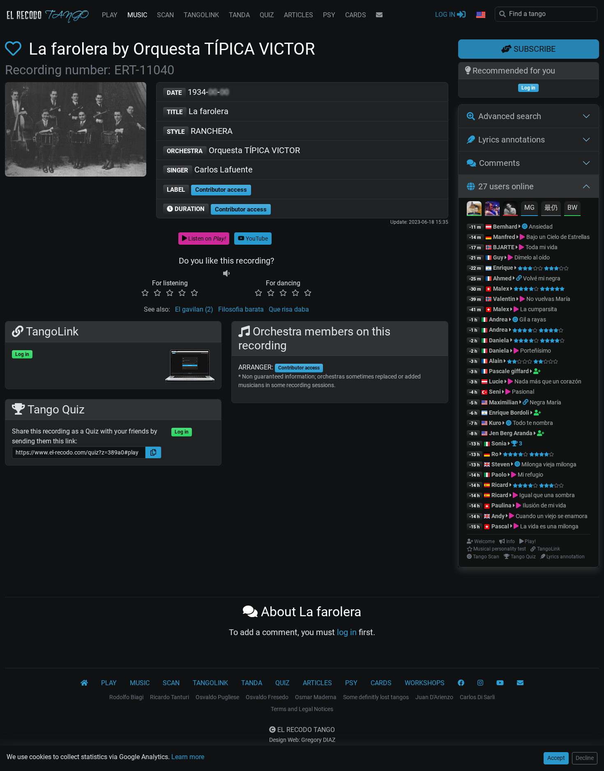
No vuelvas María (547, 299)
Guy (498, 257)
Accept (556, 758)
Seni (495, 391)
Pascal (500, 526)
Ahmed (502, 278)
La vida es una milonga (548, 526)
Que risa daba (289, 309)
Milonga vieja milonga (548, 464)
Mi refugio (529, 474)
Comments (499, 163)
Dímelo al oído (531, 257)
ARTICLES (298, 15)
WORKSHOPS (425, 683)
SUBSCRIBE (534, 49)
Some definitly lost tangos (376, 697)
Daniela (499, 340)
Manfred (504, 237)
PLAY (110, 15)
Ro (494, 454)
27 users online (506, 186)
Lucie (496, 381)
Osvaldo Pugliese (217, 697)
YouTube (256, 238)
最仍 (551, 207)
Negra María (545, 402)
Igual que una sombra (546, 495)
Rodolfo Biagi (126, 697)
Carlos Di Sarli (477, 697)
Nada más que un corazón (547, 381)
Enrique (503, 267)
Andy (498, 516)
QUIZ (267, 15)
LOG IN (446, 14)
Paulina (501, 505)
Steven (500, 464)
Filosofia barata (241, 309)
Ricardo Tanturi (169, 697)
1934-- (198, 92)
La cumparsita (538, 309)
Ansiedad (541, 226)
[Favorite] (15, 49)
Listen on (206, 238)
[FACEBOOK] (461, 683)
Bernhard (505, 226)
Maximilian (503, 402)
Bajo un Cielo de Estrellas (557, 237)
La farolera (197, 111)
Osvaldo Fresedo (267, 697)
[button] (480, 15)
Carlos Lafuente (210, 169)
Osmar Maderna (316, 697)
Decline (585, 758)
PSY (329, 15)
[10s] (226, 273)
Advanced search (509, 116)
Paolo (499, 474)
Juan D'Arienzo (434, 697)
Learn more (187, 757)
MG (529, 207)
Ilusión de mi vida (543, 505)
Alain (496, 361)
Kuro (495, 423)
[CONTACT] (379, 15)
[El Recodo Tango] (84, 683)
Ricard (499, 485)
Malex (501, 288)
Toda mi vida (540, 247)
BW (572, 207)
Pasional (522, 391)
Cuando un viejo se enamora (550, 516)
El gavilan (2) (194, 309)
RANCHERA (200, 131)
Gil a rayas (532, 319)
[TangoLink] (519, 278)
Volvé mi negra (541, 278)
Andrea (498, 319)
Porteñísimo (535, 350)
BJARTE (503, 247)
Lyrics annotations (511, 140)
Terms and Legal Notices (302, 709)
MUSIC (137, 15)
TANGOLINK (201, 15)
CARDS (355, 15)
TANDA (239, 15)
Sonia (499, 443)
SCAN (165, 15)
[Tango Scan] (525, 226)
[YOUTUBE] (500, 683)
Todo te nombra (533, 423)
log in (347, 632)
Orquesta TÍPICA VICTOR (233, 150)
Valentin (504, 299)
